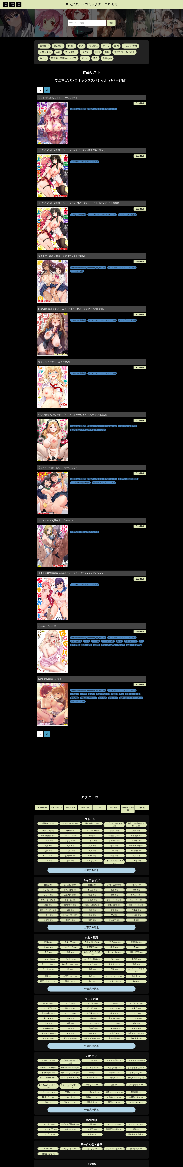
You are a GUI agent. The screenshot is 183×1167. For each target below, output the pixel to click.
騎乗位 (136, 1008)
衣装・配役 (70, 807)
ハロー (92, 1060)
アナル (84, 58)
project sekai (136, 1102)
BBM (92, 856)
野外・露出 (48, 1013)
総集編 (92, 1134)
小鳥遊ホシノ (114, 1097)
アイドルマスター (136, 1060)
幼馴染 (96, 645)
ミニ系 (92, 900)
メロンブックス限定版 (127, 215)
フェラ (106, 46)
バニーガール (48, 964)
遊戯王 (114, 1078)
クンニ (136, 1013)
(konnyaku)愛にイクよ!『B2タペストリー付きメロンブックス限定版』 (71, 309)
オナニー (74, 694)
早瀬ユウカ (48, 1097)
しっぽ (136, 915)
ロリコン (48, 890)
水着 (114, 947)
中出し (70, 46)
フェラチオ (135, 1003)
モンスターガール (69, 1078)
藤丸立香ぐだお (136, 1078)
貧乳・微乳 (70, 890)
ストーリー (42, 807)
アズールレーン (47, 1092)
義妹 (92, 981)
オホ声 (136, 1028)
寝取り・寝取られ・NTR (64, 58)
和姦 (47, 846)
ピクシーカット (114, 976)
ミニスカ (48, 969)
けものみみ (114, 942)
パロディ (99, 807)
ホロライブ (92, 1068)
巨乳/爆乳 (69, 905)
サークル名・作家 (127, 808)
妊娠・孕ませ (136, 846)
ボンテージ (70, 947)
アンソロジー (136, 1124)
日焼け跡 (70, 981)
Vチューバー (70, 915)
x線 (92, 835)
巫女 (48, 976)
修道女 (136, 976)
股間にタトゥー (47, 981)
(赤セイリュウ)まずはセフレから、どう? (57, 467)
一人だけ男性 (48, 835)
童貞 (69, 846)
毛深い (70, 920)
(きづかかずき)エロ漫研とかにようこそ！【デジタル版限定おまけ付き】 (73, 150)
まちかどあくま (136, 1068)
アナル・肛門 (47, 1008)
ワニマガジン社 (77, 271)
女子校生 (92, 947)
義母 (92, 976)
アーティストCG (47, 1129)
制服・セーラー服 (133, 694)
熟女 (91, 851)
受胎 (114, 856)
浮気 (69, 861)
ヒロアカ (92, 1078)
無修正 (92, 1129)
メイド (48, 915)
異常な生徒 (114, 1068)
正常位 (114, 1033)
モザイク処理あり (70, 1124)
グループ (70, 942)
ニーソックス (48, 959)
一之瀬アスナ (92, 1092)
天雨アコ (70, 1092)
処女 (95, 58)
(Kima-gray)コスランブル (50, 679)
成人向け (58, 46)
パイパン (136, 885)
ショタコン (70, 835)
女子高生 (74, 698)
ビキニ (114, 959)
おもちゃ (48, 1038)
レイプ (92, 841)
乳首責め (114, 1018)
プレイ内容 (85, 807)
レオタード (114, 981)
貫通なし (92, 861)
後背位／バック (136, 1033)
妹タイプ (102, 698)
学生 (91, 895)
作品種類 (113, 807)
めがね (48, 947)
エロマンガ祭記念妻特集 (80, 483)
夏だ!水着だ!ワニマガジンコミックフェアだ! (88, 430)
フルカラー (48, 1124)
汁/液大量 (135, 1038)
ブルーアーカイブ (70, 1061)
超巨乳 (48, 920)
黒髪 (47, 905)
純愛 (136, 830)
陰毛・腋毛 (114, 905)
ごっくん (114, 1023)
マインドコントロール (114, 862)
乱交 (47, 1023)
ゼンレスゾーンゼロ (48, 1079)
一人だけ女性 (130, 46)
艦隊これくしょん (70, 1073)
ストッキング (92, 942)
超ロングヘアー (48, 910)
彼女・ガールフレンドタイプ (113, 645)
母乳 (114, 846)
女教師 (136, 959)
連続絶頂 (48, 1028)
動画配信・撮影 (114, 1129)
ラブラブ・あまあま (124, 52)
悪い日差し (71, 52)
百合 (114, 851)
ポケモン (114, 1073)
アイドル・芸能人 (114, 1060)
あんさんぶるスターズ (48, 1086)
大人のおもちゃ (48, 1033)
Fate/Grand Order (70, 1068)
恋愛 (47, 851)
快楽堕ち (114, 835)
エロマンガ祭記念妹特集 (128, 479)
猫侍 (48, 1102)
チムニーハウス (114, 1149)
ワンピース (92, 1085)
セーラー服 (114, 952)
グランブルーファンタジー (70, 1086)
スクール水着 (76, 641)
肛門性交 (92, 1013)
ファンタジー (92, 830)
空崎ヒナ (70, 1097)
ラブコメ (48, 856)
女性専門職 (75, 645)
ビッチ (48, 895)
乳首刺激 (114, 1038)
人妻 (114, 969)
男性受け (136, 851)
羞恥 (136, 1023)
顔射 (69, 1028)
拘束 (114, 1013)
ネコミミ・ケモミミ (136, 970)
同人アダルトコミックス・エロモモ (91, 4)
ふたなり (69, 895)
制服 (107, 52)
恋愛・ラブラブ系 (134, 645)
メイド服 (95, 641)
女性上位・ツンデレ (88, 698)
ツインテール (114, 900)
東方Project (48, 1073)
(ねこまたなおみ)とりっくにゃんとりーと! (58, 97)
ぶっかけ (114, 1008)
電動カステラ (47, 1154)
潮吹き (69, 1008)
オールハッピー (48, 1068)
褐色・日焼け (92, 905)
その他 (142, 807)
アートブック (48, 1134)
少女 (114, 895)
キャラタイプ (56, 807)
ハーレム (136, 1018)
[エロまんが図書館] (78, 109)
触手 (69, 1023)
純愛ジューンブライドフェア (104, 483)
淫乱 (136, 856)
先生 (47, 952)
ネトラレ (114, 841)
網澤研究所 (136, 1149)
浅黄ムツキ (114, 1102)
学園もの (107, 58)
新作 (116, 46)
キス (69, 1033)
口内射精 (92, 1028)
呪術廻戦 (136, 1092)
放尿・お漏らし (92, 1038)
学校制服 (136, 942)
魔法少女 (114, 964)
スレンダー (136, 900)
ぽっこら (92, 1149)
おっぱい (93, 46)
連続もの (70, 1129)
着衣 (69, 1018)
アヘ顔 (92, 1018)
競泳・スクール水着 (92, 953)
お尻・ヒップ (48, 900)
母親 (91, 910)
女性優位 (136, 841)
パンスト (70, 959)
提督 (114, 1085)
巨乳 (81, 46)
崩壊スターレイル (114, 1092)
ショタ (48, 841)
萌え (91, 915)
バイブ (83, 694)
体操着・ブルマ (70, 964)
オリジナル (45, 52)
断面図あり (70, 1038)
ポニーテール (136, 905)
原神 (92, 1073)
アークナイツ (136, 1085)
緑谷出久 (92, 1102)
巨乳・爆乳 (86, 645)
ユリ (47, 861)
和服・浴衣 (136, 952)
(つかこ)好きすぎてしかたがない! (54, 362)
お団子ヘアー (70, 976)
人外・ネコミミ (131, 641)
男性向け (44, 46)
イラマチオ (92, 1023)
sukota (48, 1149)
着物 (136, 981)
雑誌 (91, 1124)
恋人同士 (70, 856)
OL (114, 915)
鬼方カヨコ (70, 1102)
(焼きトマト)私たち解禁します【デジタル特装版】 (62, 256)
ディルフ (114, 920)
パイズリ (86, 52)
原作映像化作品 (136, 1134)
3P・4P (92, 1008)
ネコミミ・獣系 (92, 959)
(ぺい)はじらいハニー (48, 626)
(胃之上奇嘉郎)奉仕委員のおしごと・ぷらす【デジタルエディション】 (72, 573)
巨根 (114, 910)
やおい (114, 830)
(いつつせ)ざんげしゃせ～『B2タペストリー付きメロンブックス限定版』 (73, 414)
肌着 (91, 969)
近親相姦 (136, 835)
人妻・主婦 (113, 885)
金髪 (69, 910)
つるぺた (70, 900)
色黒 (114, 890)
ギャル (92, 890)
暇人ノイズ (70, 1149)
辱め (70, 830)
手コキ (48, 1018)
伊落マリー (92, 1097)
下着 (136, 964)
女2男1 (69, 851)
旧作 (97, 52)
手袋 (69, 952)
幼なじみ (70, 841)
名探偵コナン (136, 1097)
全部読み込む (91, 870)
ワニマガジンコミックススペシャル (102, 109)
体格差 (136, 910)
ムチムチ (136, 895)
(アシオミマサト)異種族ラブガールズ (55, 520)
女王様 (136, 861)
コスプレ (114, 1028)
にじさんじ (136, 1073)
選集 (136, 1129)
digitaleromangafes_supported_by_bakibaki (88, 268)
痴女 (91, 846)
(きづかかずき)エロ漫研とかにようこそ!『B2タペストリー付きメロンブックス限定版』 (80, 203)
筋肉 (91, 920)
